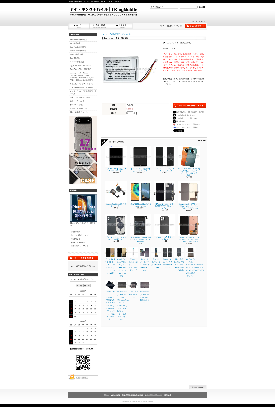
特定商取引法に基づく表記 (132, 395)
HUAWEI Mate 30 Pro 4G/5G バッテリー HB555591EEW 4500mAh (140, 239)
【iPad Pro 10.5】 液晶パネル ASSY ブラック (140, 170)
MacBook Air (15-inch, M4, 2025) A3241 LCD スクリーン (144, 297)
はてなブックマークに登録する (188, 127)
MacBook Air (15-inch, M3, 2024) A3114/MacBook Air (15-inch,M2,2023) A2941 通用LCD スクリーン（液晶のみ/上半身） (123, 305)
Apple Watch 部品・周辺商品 (80, 66)
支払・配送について (100, 26)
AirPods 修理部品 (76, 54)
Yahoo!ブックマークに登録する (188, 124)
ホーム (79, 26)
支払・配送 (115, 395)
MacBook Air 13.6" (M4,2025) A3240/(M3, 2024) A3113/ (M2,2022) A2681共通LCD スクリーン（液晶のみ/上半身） (110, 305)
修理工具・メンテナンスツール (82, 84)
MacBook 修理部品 (77, 62)
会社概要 (76, 232)
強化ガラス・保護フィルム (80, 97)
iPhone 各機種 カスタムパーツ (81, 112)
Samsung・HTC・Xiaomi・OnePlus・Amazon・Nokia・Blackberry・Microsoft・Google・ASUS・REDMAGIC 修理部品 (82, 76)
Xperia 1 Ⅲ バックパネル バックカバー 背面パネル (144, 264)
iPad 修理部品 (75, 43)
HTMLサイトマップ (80, 246)
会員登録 (169, 26)
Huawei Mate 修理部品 (78, 51)
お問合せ (122, 26)
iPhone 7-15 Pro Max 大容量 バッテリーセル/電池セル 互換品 (179, 264)
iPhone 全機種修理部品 (78, 40)
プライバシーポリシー (153, 395)
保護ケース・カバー (77, 101)
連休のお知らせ (79, 242)
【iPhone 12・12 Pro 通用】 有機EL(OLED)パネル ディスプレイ (165, 206)
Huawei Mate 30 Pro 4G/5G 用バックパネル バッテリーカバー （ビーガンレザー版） (189, 172)
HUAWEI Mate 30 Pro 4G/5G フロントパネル (140, 205)
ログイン (162, 26)
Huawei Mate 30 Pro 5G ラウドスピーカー (116, 205)
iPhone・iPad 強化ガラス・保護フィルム (83, 224)
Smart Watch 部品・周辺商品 (80, 69)
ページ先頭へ (198, 387)
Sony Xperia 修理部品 (78, 47)
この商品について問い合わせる (188, 118)
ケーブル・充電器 (77, 105)
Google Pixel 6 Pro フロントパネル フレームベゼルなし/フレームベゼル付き (121, 267)
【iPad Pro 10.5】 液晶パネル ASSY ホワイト (116, 170)
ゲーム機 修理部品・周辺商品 (81, 88)
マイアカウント (179, 26)
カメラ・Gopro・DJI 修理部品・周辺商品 (83, 92)
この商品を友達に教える (185, 115)
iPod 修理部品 (75, 58)
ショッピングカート (195, 26)
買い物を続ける (182, 121)
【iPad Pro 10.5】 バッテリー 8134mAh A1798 (165, 170)
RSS (78, 377)
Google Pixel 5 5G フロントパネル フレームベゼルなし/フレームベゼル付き (189, 206)
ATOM (85, 377)
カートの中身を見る (83, 258)
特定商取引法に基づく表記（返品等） (190, 112)
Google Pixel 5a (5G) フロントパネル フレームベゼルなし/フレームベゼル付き (189, 239)
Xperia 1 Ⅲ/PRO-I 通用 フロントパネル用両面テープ (133, 264)
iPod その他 (126, 34)
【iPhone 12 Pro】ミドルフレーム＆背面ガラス (116, 238)
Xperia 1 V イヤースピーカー (133, 294)
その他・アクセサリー (78, 108)
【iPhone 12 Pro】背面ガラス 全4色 (165, 238)
